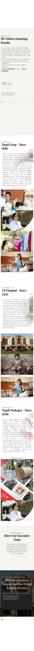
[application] (17, 601)
